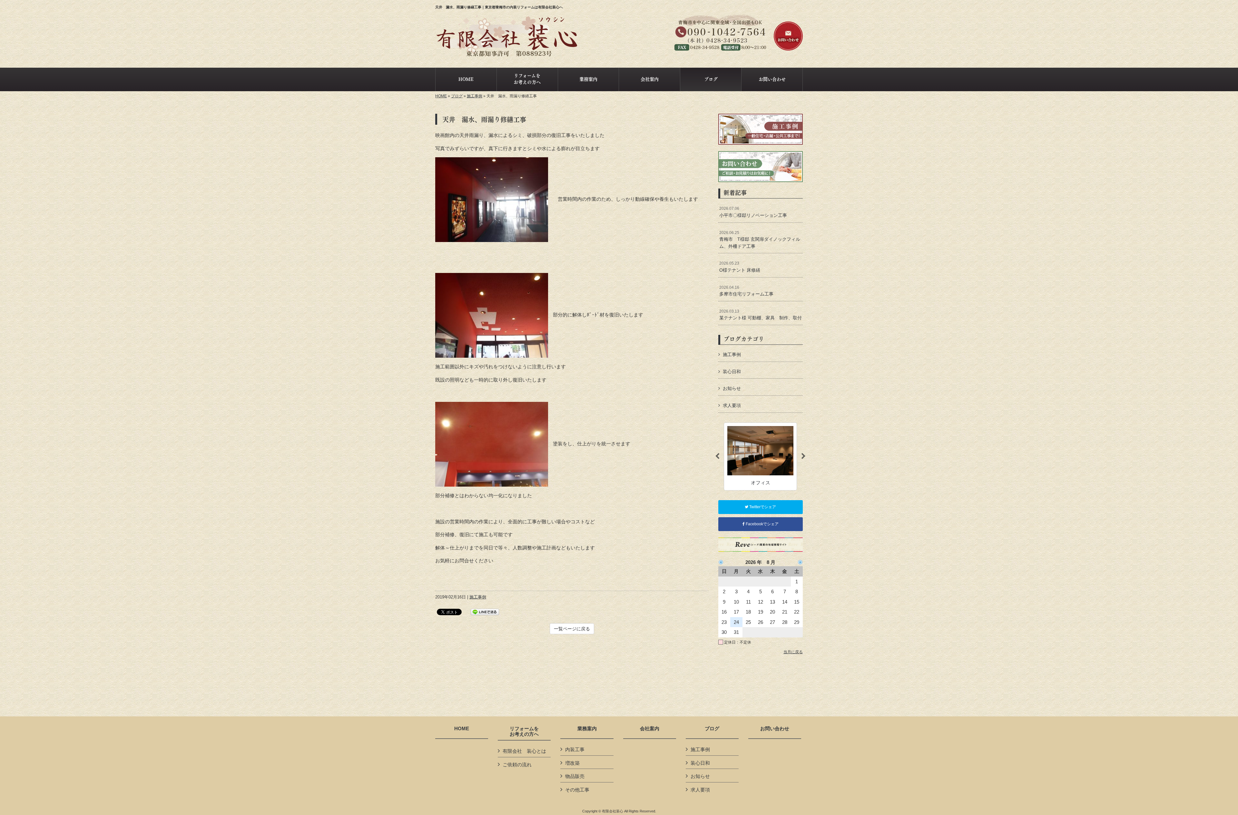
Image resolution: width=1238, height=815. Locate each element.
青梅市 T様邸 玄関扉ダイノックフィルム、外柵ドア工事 (759, 239)
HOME (441, 96)
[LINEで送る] (485, 611)
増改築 (572, 763)
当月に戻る (793, 652)
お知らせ (732, 388)
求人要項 (732, 405)
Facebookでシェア (762, 524)
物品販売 (575, 776)
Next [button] (803, 456)
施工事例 (474, 96)
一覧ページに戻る (572, 628)
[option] (760, 456)
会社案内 (649, 728)
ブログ (457, 96)
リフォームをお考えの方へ (524, 731)
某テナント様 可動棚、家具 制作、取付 (760, 315)
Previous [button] (717, 456)
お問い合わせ (774, 728)
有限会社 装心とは (524, 751)
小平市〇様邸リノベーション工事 (753, 212)
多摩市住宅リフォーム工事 (746, 291)
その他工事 (577, 789)
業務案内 (587, 728)
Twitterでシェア (762, 507)
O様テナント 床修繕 (739, 267)
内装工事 (575, 749)
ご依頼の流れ (517, 764)
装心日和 (732, 371)
